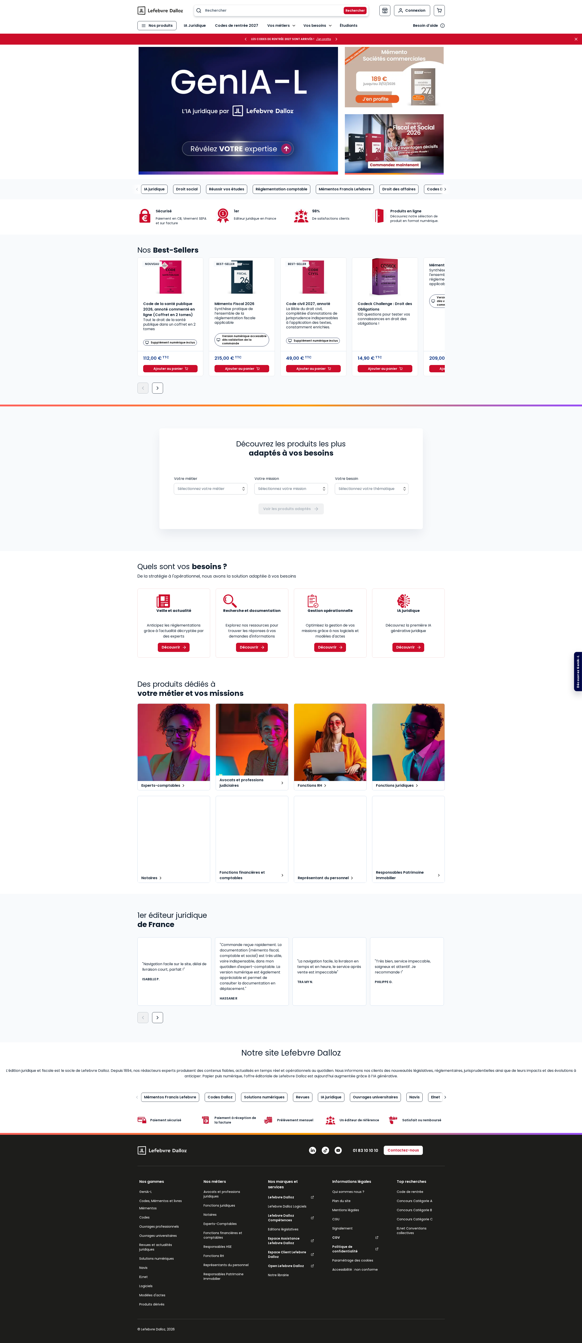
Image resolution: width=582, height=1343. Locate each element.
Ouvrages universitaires (375, 1097)
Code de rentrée (410, 1191)
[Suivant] (157, 388)
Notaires (210, 1214)
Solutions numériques (264, 1097)
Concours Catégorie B (414, 1210)
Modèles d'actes (152, 1295)
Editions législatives (283, 1229)
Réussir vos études (226, 189)
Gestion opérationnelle (330, 610)
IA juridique (154, 189)
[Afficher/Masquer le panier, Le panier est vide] (439, 10)
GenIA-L (145, 1191)
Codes (144, 1217)
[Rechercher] (352, 10)
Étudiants (348, 25)
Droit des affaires (399, 189)
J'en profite (323, 39)
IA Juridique (195, 25)
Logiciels (146, 1286)
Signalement (342, 1228)
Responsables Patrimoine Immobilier (224, 1276)
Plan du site (341, 1201)
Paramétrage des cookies (352, 1260)
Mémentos (148, 1208)
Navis (414, 1097)
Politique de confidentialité (345, 1249)
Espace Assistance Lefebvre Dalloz (284, 1240)
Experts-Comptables (220, 1223)
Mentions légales (345, 1210)
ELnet (143, 1277)
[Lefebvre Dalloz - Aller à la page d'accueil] (160, 10)
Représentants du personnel (226, 1265)
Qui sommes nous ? (348, 1191)
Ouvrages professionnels (159, 1226)
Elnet (435, 1097)
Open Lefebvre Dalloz (286, 1266)
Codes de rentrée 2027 (236, 25)
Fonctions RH (214, 1256)
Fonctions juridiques (219, 1205)
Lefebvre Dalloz (281, 1197)
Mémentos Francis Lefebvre (345, 189)
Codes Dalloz (439, 189)
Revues (302, 1097)
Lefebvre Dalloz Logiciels (287, 1206)
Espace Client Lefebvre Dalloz (287, 1254)
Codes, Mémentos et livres (160, 1201)
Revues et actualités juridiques (155, 1247)
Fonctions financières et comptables (223, 1235)
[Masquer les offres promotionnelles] (577, 39)
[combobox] (281, 10)
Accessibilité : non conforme (355, 1269)
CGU (335, 1219)
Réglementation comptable (281, 189)
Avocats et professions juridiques (222, 1194)
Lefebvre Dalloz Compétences (281, 1217)
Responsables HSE (218, 1246)
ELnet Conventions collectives (411, 1230)
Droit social (187, 189)
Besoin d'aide (425, 25)
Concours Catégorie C (415, 1219)
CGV (336, 1237)
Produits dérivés (151, 1304)
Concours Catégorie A (414, 1201)
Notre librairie (278, 1275)
